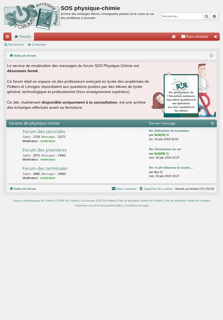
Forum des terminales (45, 168)
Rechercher (16, 44)
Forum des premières (45, 150)
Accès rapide (8, 38)
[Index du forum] (32, 16)
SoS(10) (159, 134)
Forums (25, 37)
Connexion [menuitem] (217, 38)
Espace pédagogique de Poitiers (33, 200)
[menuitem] (174, 37)
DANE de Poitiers (68, 200)
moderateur (47, 141)
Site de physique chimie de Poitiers (140, 200)
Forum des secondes (44, 132)
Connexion (39, 44)
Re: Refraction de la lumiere (169, 130)
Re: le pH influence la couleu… (171, 167)
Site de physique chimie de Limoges (187, 200)
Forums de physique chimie (34, 123)
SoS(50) (159, 153)
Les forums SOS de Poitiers (98, 200)
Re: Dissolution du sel (165, 149)
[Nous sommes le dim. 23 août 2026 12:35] (211, 56)
